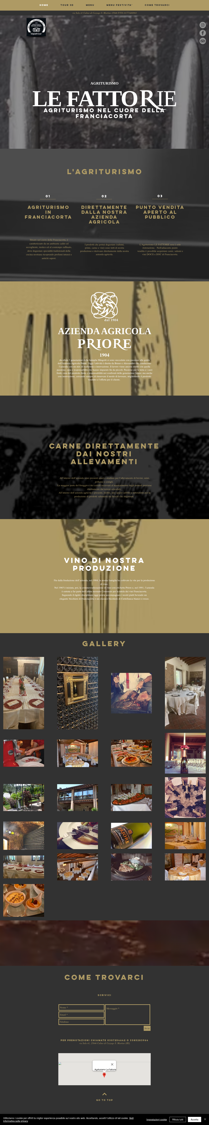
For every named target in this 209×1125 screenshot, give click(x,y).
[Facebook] (203, 33)
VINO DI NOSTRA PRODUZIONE (104, 564)
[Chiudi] (205, 1119)
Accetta (194, 1119)
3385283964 (139, 1040)
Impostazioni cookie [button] (156, 1119)
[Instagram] (203, 25)
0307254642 (116, 1040)
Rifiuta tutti (177, 1119)
